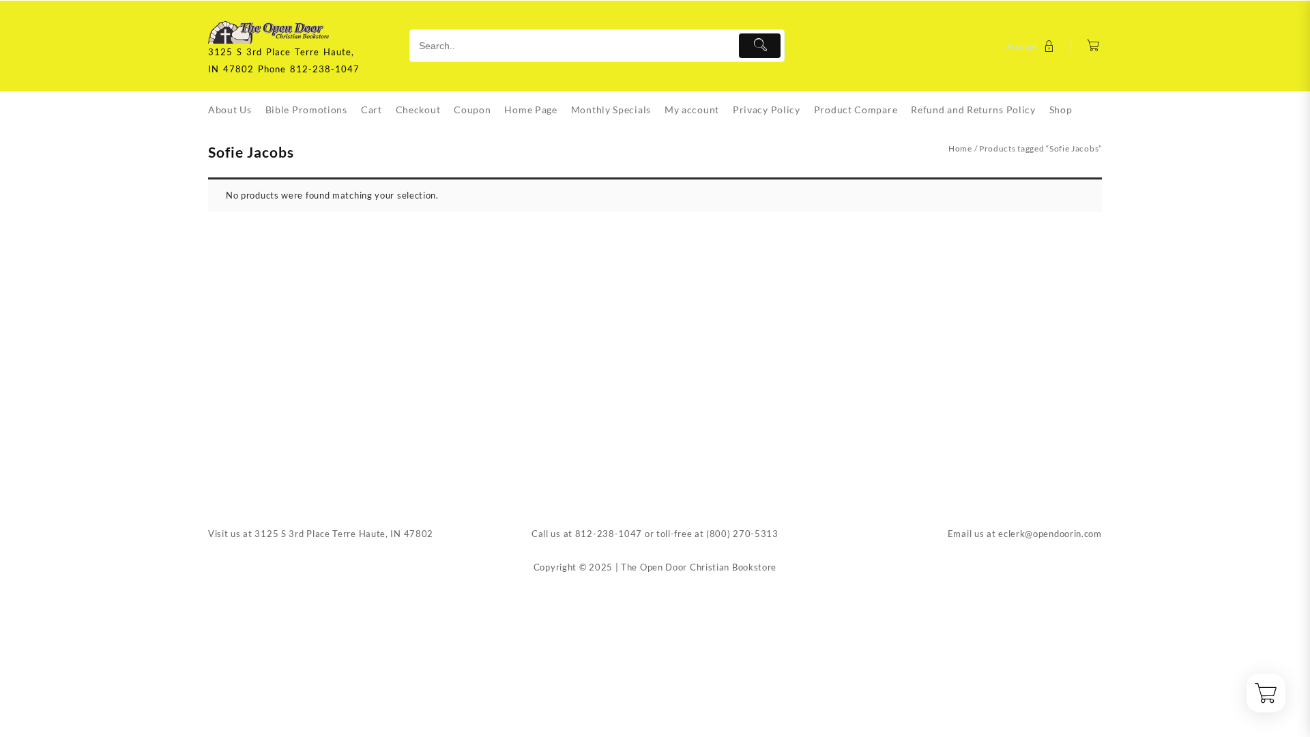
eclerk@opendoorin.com (1050, 533)
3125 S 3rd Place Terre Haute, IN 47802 (343, 533)
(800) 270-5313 (742, 533)
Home (960, 148)
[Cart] (1093, 46)
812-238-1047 (608, 533)
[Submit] (760, 45)
